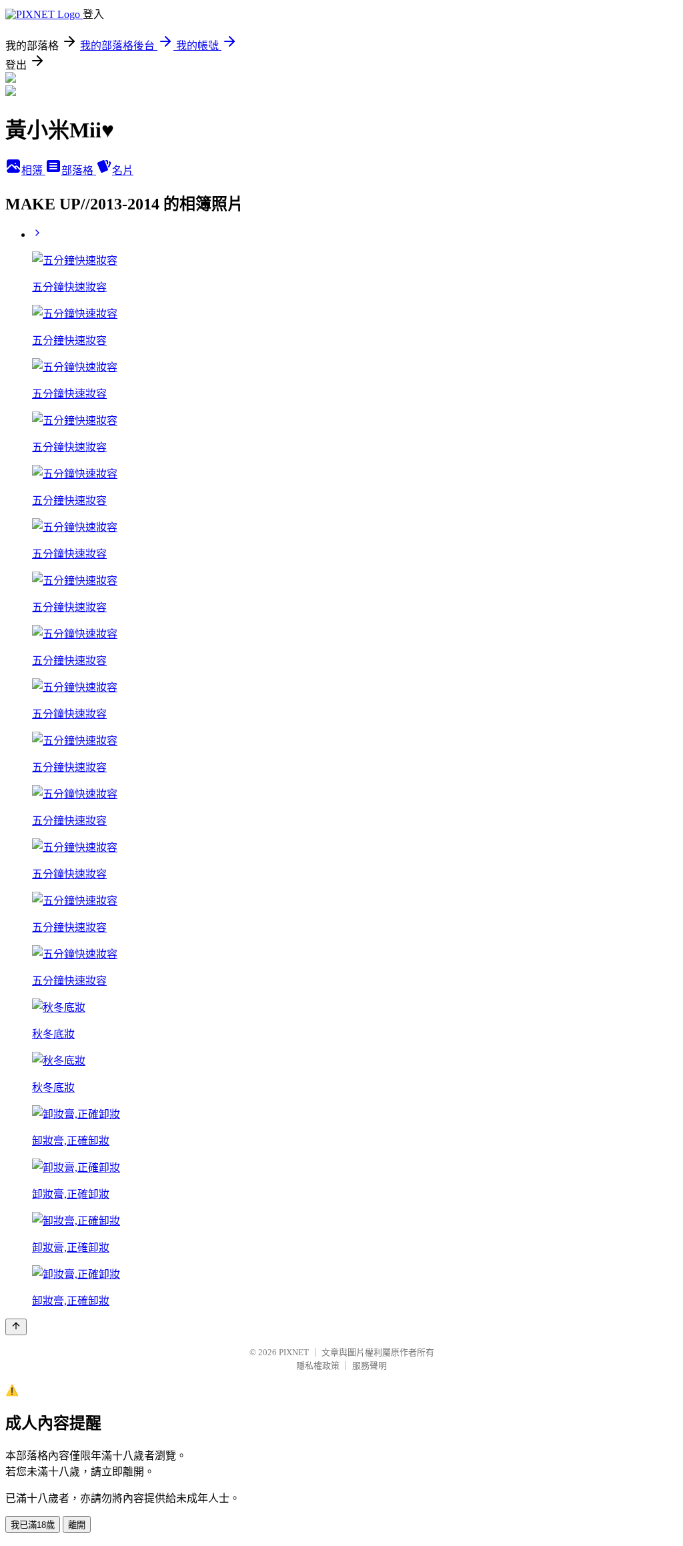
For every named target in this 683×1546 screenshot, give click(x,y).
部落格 (78, 170)
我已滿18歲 (33, 1525)
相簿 (33, 170)
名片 (122, 170)
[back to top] (16, 1327)
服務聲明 (369, 1366)
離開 (76, 1525)
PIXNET (294, 1352)
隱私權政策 (317, 1366)
